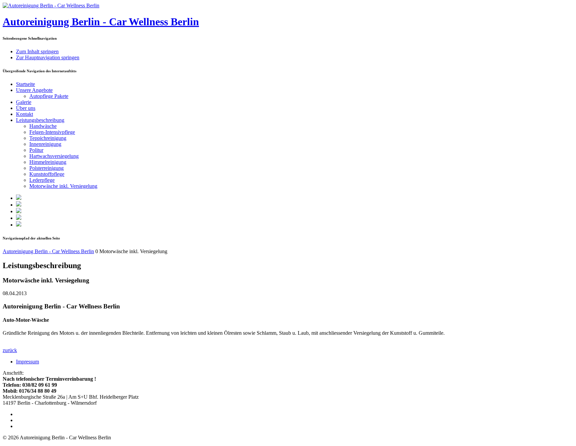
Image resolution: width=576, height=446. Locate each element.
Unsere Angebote (34, 90)
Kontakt (24, 114)
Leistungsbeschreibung (40, 120)
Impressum (27, 361)
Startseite (25, 84)
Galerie (23, 102)
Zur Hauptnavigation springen (47, 57)
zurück (10, 350)
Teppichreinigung (47, 138)
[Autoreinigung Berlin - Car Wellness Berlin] (51, 5)
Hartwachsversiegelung (54, 156)
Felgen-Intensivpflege (52, 132)
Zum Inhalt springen (37, 51)
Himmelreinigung (47, 162)
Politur (36, 150)
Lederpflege (42, 180)
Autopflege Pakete (48, 96)
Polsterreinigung (46, 168)
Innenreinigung (45, 144)
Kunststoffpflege (46, 174)
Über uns (25, 108)
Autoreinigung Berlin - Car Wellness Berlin (101, 22)
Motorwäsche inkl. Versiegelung (63, 186)
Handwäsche (43, 126)
